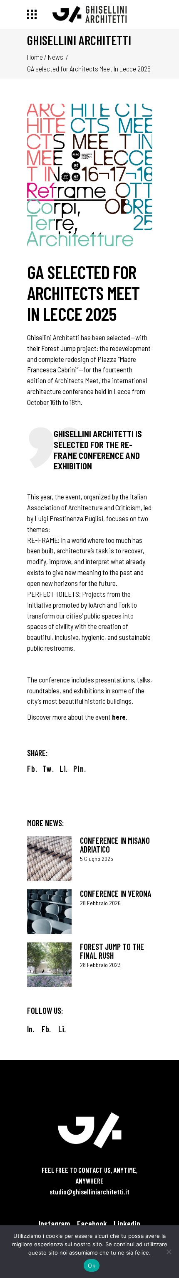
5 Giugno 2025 (96, 858)
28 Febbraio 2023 (100, 964)
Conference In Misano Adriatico (115, 844)
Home (35, 57)
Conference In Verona (115, 893)
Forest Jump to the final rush (112, 951)
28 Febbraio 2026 (100, 902)
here (119, 717)
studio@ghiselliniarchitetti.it (89, 1191)
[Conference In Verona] (49, 911)
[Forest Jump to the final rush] (49, 964)
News (55, 57)
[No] (168, 1251)
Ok (91, 1265)
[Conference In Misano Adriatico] (49, 858)
